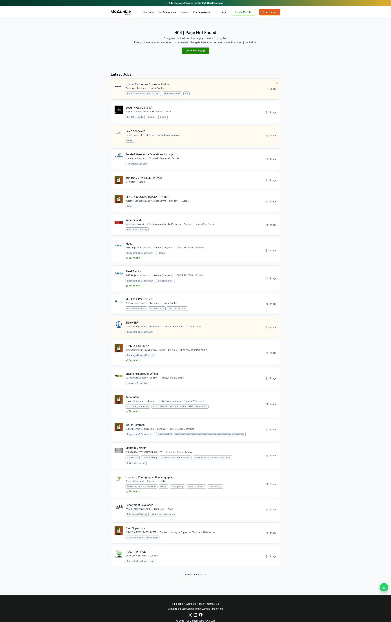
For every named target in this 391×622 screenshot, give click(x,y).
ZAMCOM (130, 555)
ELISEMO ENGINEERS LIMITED (140, 429)
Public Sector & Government (140, 561)
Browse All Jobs (194, 574)
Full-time (141, 88)
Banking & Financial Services (140, 355)
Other (130, 140)
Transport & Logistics (137, 164)
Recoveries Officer (136, 308)
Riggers (161, 253)
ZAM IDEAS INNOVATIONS (138, 509)
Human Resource (172, 93)
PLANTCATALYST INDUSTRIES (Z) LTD (144, 452)
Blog (201, 603)
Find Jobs (148, 12)
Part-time (174, 201)
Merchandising (150, 457)
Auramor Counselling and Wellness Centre (146, 201)
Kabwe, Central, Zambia (172, 378)
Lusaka (167, 111)
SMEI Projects (132, 247)
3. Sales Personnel (136, 463)
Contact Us (213, 603)
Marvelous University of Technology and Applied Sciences (153, 224)
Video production (196, 486)
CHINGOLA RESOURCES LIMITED (141, 532)
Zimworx (130, 88)
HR (186, 93)
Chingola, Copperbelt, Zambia (185, 532)
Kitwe (170, 509)
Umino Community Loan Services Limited (145, 350)
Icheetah (130, 158)
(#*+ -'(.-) (201, 434)
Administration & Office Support (142, 537)
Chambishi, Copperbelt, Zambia (164, 158)
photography (177, 486)
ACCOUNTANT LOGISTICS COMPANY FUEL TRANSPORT (180, 406)
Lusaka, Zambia (156, 88)
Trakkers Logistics (134, 401)
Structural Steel (165, 281)
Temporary (159, 509)
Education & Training (137, 229)
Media (163, 486)
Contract (141, 158)
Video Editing (215, 486)
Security (151, 117)
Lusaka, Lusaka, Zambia (168, 135)
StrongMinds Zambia (136, 378)
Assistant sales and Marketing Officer (212, 457)
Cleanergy (130, 182)
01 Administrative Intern (163, 514)
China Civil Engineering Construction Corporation (149, 326)
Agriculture (132, 457)
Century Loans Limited (136, 303)
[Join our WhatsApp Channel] (384, 587)
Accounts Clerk (156, 308)
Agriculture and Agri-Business (175, 457)
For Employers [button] (201, 12)
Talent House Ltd (134, 135)
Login (224, 12)
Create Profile (243, 12)
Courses (184, 12)
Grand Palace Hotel (135, 481)
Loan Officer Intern (177, 308)
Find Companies (167, 12)
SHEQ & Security (135, 117)
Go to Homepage (196, 50)
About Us (191, 603)
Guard (163, 117)
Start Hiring (269, 12)
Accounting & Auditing (138, 406)
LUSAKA (154, 555)
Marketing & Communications (141, 486)
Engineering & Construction (140, 253)
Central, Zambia (184, 452)
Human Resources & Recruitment (143, 93)
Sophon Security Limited (137, 111)
